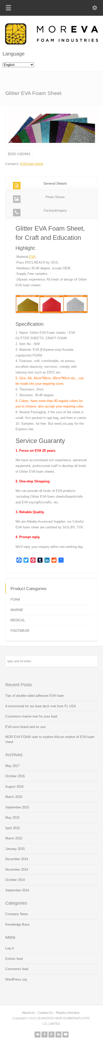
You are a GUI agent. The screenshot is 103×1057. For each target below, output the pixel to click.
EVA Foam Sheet (31, 164)
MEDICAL (17, 620)
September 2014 (17, 890)
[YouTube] (65, 1035)
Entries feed (14, 959)
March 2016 (13, 797)
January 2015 (15, 849)
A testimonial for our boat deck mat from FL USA (40, 706)
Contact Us (45, 1013)
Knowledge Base (17, 924)
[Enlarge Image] (51, 113)
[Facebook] (45, 1035)
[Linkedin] (59, 1035)
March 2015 (13, 838)
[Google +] (51, 1035)
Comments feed (16, 969)
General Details (55, 183)
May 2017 (12, 766)
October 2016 (15, 776)
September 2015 (17, 807)
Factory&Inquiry (55, 210)
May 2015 (12, 817)
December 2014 (16, 859)
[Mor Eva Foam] (51, 43)
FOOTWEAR (19, 631)
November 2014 (16, 869)
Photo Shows (55, 197)
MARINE (16, 610)
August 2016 (14, 786)
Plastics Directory (68, 1013)
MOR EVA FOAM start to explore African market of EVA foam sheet (49, 739)
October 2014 (15, 880)
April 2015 (12, 828)
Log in (9, 948)
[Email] (37, 1035)
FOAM (15, 599)
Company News (16, 914)
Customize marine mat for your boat (31, 716)
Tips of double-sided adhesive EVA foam (34, 696)
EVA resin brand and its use (25, 727)
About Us (28, 1013)
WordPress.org (16, 979)
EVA (32, 257)
